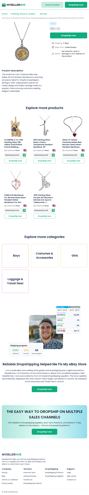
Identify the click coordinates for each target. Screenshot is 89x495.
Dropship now (76, 4)
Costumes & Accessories (44, 256)
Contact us (71, 480)
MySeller (11, 454)
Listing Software (30, 476)
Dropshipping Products (33, 483)
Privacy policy (7, 483)
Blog (3, 476)
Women (42, 14)
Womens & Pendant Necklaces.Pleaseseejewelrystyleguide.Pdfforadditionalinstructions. (43, 18)
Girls (74, 255)
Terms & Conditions (10, 480)
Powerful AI (28, 480)
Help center (71, 476)
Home (4, 14)
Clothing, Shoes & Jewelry (23, 14)
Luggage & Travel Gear (15, 281)
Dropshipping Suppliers (54, 476)
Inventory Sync (30, 472)
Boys (15, 255)
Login (69, 472)
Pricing (4, 472)
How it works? (52, 4)
